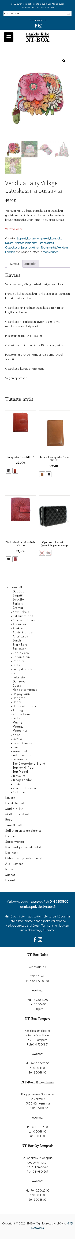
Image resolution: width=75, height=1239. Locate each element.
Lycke (17, 718)
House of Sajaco (24, 706)
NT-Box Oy (37, 37)
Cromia (18, 608)
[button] (64, 61)
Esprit (17, 673)
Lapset (21, 238)
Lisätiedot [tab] (30, 263)
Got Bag (19, 591)
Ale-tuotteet (14, 864)
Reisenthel (20, 751)
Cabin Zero (21, 653)
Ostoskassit (46, 243)
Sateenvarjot (14, 842)
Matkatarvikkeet (17, 814)
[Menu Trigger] (8, 37)
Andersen (19, 624)
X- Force (19, 792)
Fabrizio (19, 677)
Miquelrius (20, 731)
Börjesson (19, 649)
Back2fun (19, 599)
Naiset (9, 243)
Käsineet (11, 853)
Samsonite (20, 759)
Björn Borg (20, 645)
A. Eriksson (20, 636)
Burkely (18, 604)
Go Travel (20, 681)
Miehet (10, 875)
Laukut (10, 798)
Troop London (23, 780)
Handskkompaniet (26, 690)
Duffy (16, 665)
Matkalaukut (14, 809)
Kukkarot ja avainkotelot (23, 847)
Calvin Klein (21, 657)
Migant (18, 727)
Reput (9, 820)
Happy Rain (21, 694)
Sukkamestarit (23, 616)
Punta (17, 747)
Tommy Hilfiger (24, 768)
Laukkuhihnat (14, 803)
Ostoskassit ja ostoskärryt (22, 247)
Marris (17, 723)
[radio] (8, 470)
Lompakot (56, 238)
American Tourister (26, 620)
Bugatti (18, 595)
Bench (17, 640)
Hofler (17, 702)
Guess (17, 686)
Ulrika (17, 784)
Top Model (20, 772)
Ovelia (17, 739)
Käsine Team (22, 714)
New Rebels (21, 612)
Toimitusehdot (37, 20)
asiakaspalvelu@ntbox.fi (37, 907)
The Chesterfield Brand (29, 763)
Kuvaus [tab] (15, 263)
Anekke (18, 628)
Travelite (19, 776)
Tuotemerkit (48, 247)
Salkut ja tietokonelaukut (23, 831)
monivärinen (50, 252)
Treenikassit (13, 825)
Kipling (18, 710)
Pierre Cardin (22, 743)
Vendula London (24, 788)
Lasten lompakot (38, 238)
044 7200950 (59, 901)
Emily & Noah (22, 669)
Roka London (22, 755)
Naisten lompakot (26, 243)
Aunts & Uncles (23, 632)
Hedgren (19, 698)
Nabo (17, 735)
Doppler (19, 661)
